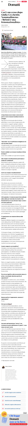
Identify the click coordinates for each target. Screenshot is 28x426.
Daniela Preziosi (4, 25)
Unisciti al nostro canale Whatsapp (13, 400)
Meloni (9, 304)
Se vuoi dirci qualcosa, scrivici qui (12, 408)
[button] (22, 26)
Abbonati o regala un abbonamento (13, 404)
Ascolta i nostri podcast (10, 396)
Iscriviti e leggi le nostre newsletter (13, 392)
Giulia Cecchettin (6, 72)
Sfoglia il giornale (12, 1)
